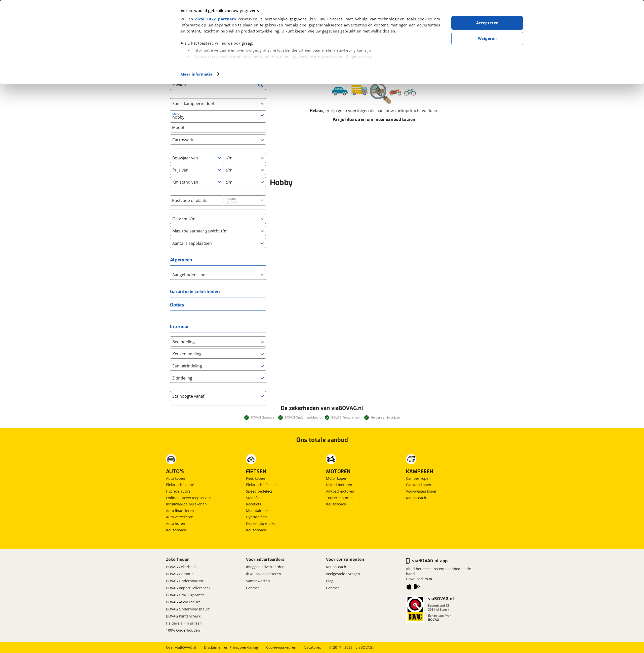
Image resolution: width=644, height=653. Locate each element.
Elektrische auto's (180, 484)
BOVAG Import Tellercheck (188, 588)
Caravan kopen (418, 484)
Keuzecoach (176, 530)
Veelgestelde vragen (343, 573)
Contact (252, 588)
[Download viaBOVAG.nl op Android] (417, 587)
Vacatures (312, 647)
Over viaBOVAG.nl (181, 647)
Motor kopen (336, 478)
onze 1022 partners (215, 18)
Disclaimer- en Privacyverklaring (231, 647)
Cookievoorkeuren (281, 647)
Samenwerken (258, 580)
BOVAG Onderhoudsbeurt (188, 609)
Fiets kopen (255, 478)
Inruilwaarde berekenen (186, 504)
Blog (329, 580)
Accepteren (487, 22)
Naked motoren (339, 484)
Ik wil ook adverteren (263, 573)
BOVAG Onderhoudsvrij (186, 580)
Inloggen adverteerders (266, 566)
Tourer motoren (339, 497)
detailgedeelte (372, 63)
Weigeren (487, 38)
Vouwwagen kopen (421, 491)
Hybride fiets (256, 516)
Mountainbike (257, 510)
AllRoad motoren (340, 491)
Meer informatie (197, 74)
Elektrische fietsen (261, 484)
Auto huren (175, 523)
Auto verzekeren (179, 516)
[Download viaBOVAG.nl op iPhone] (409, 587)
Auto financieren (180, 510)
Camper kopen (418, 478)
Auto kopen (175, 478)
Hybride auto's (178, 491)
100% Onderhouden (183, 630)
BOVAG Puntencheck (183, 616)
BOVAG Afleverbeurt (183, 602)
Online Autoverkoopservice (188, 497)
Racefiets (253, 504)
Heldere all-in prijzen (184, 623)
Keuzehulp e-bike (260, 523)
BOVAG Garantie (179, 573)
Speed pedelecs (259, 491)
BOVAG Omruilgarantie (185, 595)
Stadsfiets (254, 497)
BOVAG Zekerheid (181, 566)
